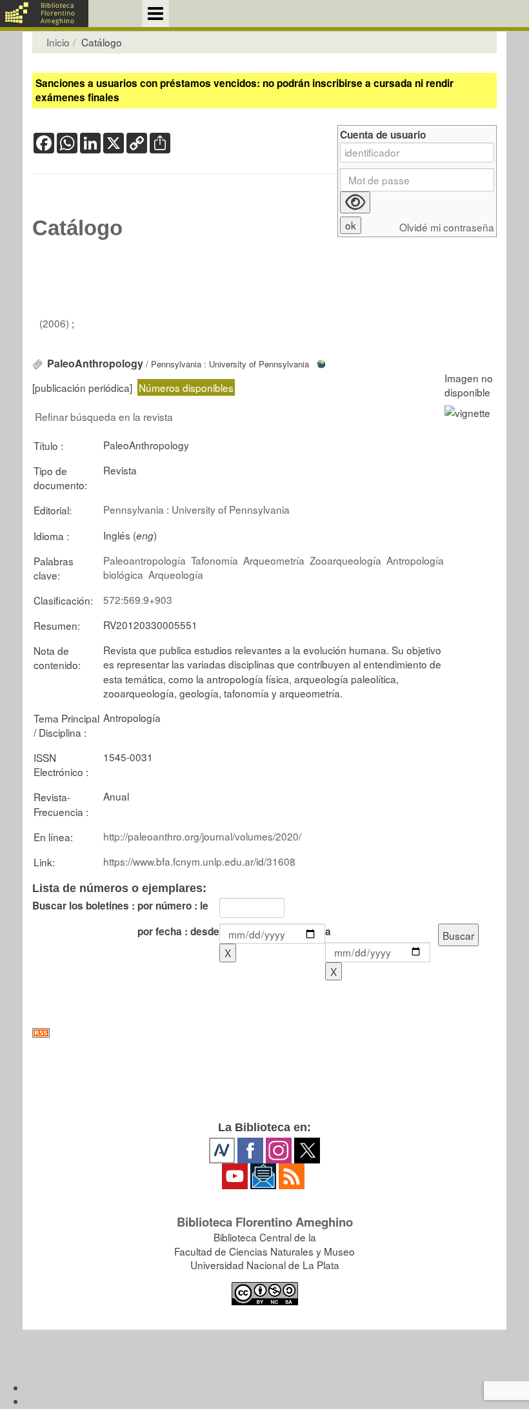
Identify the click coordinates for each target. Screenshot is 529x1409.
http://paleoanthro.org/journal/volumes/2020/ (202, 836)
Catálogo (77, 228)
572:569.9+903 (137, 599)
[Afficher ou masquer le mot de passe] (355, 202)
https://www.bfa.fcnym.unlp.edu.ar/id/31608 (199, 861)
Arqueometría (273, 560)
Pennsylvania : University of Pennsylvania (196, 509)
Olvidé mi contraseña (446, 227)
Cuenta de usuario (383, 135)
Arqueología (175, 574)
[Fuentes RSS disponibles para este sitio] (264, 1033)
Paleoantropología (144, 560)
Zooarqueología (345, 560)
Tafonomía (214, 560)
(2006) (55, 323)
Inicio (58, 42)
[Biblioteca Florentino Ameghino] (44, 13)
